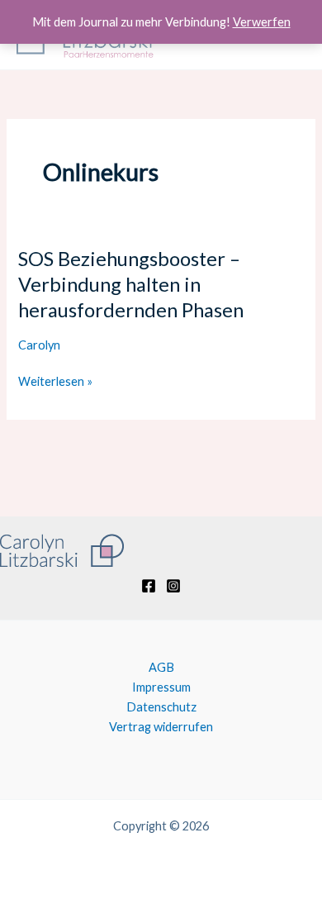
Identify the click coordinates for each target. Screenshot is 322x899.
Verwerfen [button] (262, 22)
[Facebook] (148, 585)
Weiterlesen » (55, 382)
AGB (161, 667)
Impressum (161, 687)
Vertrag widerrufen (161, 727)
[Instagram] (173, 585)
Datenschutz (161, 707)
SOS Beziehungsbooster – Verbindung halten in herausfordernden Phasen (131, 284)
